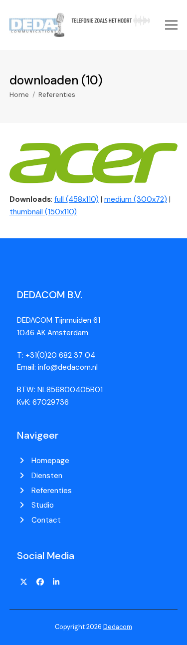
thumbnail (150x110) (43, 212)
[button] (171, 24)
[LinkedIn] (56, 582)
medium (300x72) (135, 199)
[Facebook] (40, 582)
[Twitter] (24, 582)
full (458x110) (76, 199)
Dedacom (117, 627)
